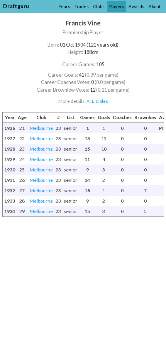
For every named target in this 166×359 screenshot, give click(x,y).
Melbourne (41, 128)
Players (116, 6)
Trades (82, 6)
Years (64, 6)
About (155, 6)
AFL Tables (97, 101)
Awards (136, 6)
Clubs (99, 6)
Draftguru (16, 6)
